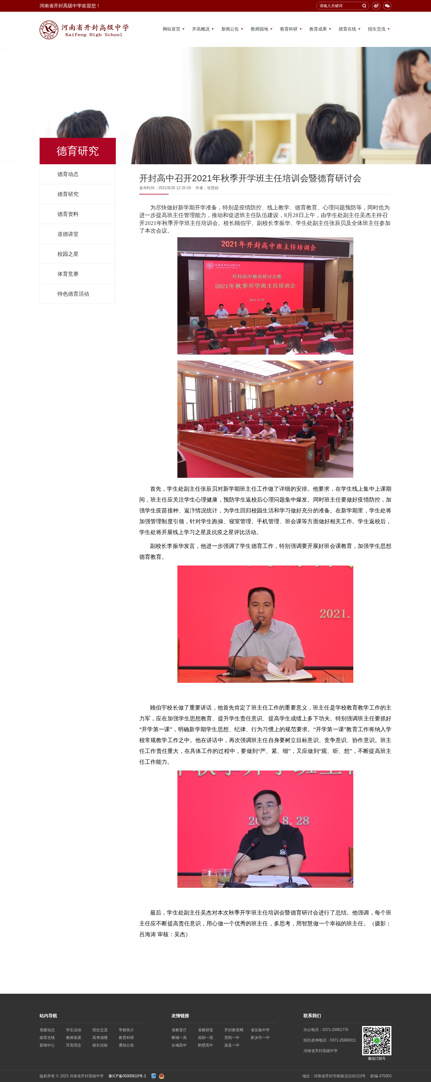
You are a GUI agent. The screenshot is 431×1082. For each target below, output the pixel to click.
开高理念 (73, 1045)
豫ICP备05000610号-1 (127, 1076)
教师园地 (259, 28)
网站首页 (171, 28)
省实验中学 (260, 1030)
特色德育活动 (73, 294)
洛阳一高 (205, 1037)
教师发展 (73, 1037)
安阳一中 (232, 1037)
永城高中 (179, 1045)
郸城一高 (179, 1037)
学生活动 (73, 1030)
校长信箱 (100, 1045)
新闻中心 (47, 1045)
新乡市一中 (260, 1037)
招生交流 (377, 28)
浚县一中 (232, 1045)
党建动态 (47, 1030)
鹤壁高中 (205, 1045)
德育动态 (68, 174)
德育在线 (347, 28)
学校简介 (126, 1030)
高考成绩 (100, 1037)
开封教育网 (233, 1030)
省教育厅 (179, 1030)
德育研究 (68, 194)
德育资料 (68, 214)
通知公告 (126, 1045)
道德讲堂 (68, 234)
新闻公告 (230, 28)
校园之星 (68, 254)
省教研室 (205, 1030)
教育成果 (318, 28)
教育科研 (289, 28)
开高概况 (201, 28)
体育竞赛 (68, 274)
